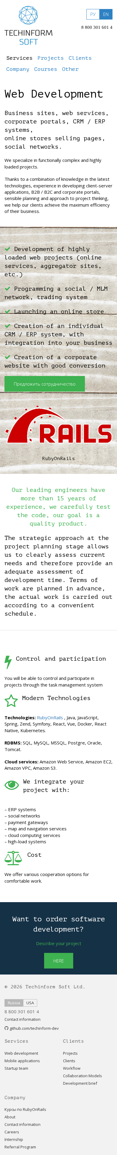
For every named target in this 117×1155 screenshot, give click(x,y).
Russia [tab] (14, 1002)
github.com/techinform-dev (34, 1028)
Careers (11, 1132)
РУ (93, 14)
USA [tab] (30, 1002)
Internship (13, 1139)
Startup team (16, 1068)
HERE (58, 961)
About (9, 1117)
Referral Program (20, 1147)
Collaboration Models (82, 1075)
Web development (21, 1053)
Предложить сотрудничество (45, 384)
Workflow (71, 1068)
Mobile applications (22, 1060)
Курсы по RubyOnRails (25, 1109)
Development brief (80, 1083)
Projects (70, 1053)
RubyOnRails (50, 717)
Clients (69, 1060)
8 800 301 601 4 (96, 27)
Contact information (22, 1019)
